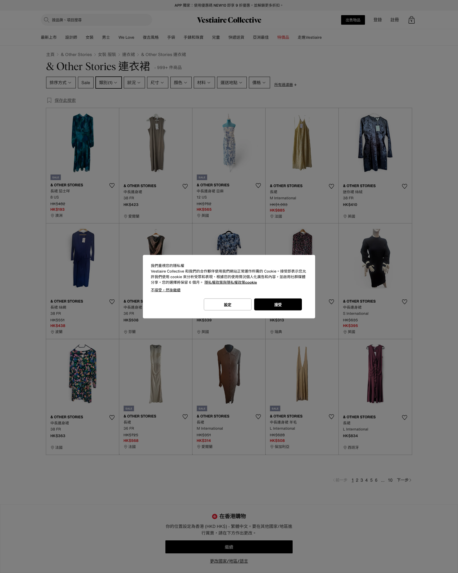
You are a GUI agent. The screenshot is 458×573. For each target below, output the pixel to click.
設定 (227, 304)
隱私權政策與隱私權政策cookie (230, 282)
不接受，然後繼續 (165, 289)
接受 (278, 304)
